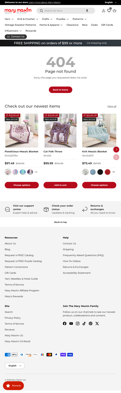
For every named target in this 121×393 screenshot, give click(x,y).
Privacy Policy (13, 317)
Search (9, 312)
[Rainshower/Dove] (23, 172)
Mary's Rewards (14, 296)
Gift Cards (107, 25)
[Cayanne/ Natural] (108, 172)
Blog (7, 249)
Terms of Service (14, 284)
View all (111, 106)
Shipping (68, 249)
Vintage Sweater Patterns (20, 25)
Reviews (10, 329)
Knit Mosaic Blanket (94, 151)
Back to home (60, 89)
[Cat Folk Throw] (61, 131)
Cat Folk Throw (53, 151)
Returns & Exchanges (75, 267)
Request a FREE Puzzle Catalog (23, 261)
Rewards (31, 30)
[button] (87, 11)
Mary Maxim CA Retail (17, 341)
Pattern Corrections (16, 267)
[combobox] (65, 11)
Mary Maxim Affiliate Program (22, 290)
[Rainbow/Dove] (15, 172)
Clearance (73, 25)
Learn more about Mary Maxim (44, 2)
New (85, 25)
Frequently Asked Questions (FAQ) (83, 255)
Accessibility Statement (77, 273)
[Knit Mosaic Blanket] (99, 131)
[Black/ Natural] (100, 172)
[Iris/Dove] (30, 172)
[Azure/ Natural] (93, 172)
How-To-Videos (72, 261)
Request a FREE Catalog (19, 255)
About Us (10, 243)
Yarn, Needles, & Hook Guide (21, 278)
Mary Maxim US (14, 335)
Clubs (94, 25)
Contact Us (69, 243)
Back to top (60, 222)
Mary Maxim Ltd (18, 380)
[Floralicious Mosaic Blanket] (22, 131)
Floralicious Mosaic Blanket (21, 151)
